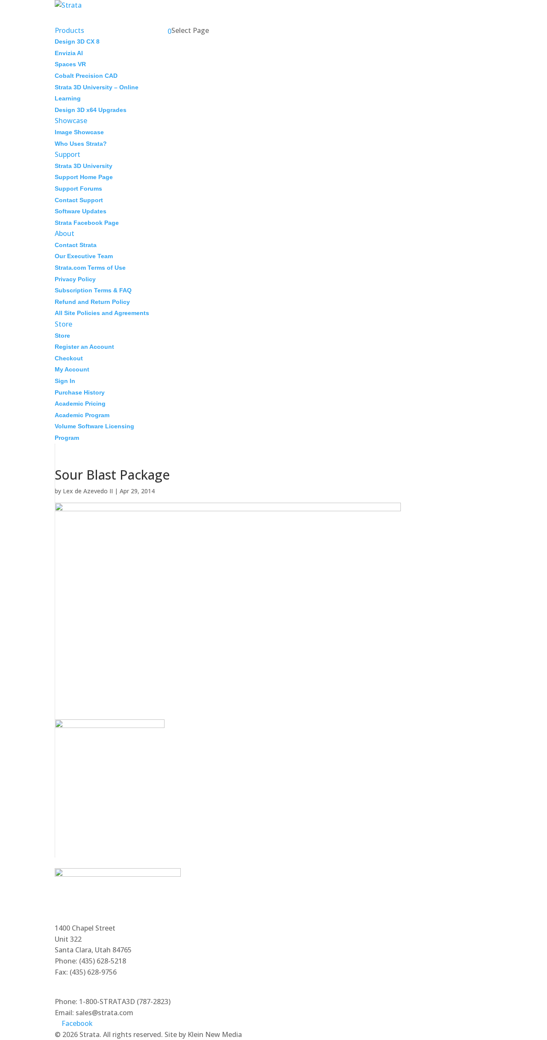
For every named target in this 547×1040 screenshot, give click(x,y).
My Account (72, 369)
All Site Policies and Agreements (102, 312)
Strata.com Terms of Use (90, 267)
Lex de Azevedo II (88, 491)
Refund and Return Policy (92, 301)
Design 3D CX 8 (77, 41)
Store (62, 335)
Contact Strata (76, 245)
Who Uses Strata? (81, 143)
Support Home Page (84, 177)
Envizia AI (69, 53)
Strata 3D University (83, 165)
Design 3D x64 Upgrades (90, 109)
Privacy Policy (75, 279)
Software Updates (80, 211)
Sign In (65, 380)
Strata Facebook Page (87, 222)
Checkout (69, 358)
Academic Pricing (80, 403)
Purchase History (80, 392)
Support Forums (78, 188)
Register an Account (84, 346)
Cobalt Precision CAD (86, 75)
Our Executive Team (84, 256)
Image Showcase (79, 132)
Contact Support (79, 200)
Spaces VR (70, 64)
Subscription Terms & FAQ (93, 290)
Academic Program (82, 415)
